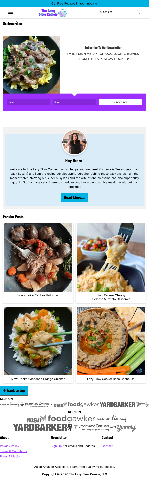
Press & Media (10, 456)
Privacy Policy (9, 446)
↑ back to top (14, 390)
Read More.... (74, 197)
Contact (107, 446)
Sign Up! (57, 446)
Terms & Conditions (13, 451)
